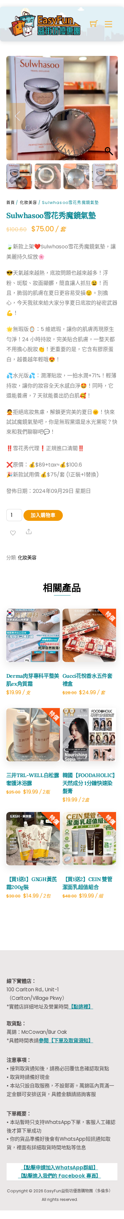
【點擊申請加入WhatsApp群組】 (59, 1167)
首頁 (10, 202)
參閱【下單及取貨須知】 (66, 1040)
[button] (106, 116)
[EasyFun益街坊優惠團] (46, 23)
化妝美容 (28, 202)
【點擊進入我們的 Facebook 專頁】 (59, 1175)
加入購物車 (43, 515)
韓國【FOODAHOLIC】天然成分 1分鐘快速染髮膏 (88, 783)
